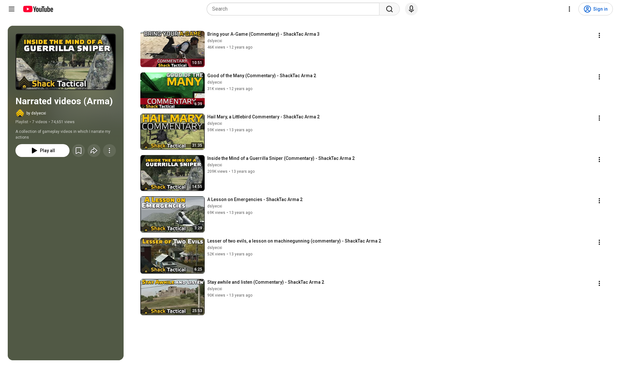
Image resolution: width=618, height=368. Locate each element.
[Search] (389, 9)
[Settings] (569, 9)
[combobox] (295, 9)
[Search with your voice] (411, 9)
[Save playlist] (78, 150)
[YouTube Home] (38, 9)
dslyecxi (214, 41)
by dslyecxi (36, 113)
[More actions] (109, 150)
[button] (65, 61)
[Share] (94, 150)
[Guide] (11, 9)
